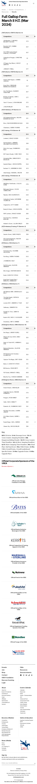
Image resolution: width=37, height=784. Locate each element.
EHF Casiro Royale (8, 154)
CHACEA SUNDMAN (17, 377)
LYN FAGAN (13, 53)
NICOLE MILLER (15, 426)
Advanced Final (24, 698)
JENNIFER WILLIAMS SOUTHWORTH (10, 143)
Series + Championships (26, 695)
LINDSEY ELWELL (14, 332)
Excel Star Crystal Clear (10, 279)
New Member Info (6, 732)
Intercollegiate (23, 704)
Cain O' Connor (7, 102)
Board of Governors (6, 691)
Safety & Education (26, 718)
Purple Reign (6, 422)
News (3, 742)
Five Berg (6, 256)
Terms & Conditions (15, 770)
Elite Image (6, 271)
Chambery (6, 127)
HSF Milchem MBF (8, 291)
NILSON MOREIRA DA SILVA (12, 118)
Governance (5, 693)
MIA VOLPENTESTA (14, 195)
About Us (4, 690)
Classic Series (23, 702)
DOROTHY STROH (13, 275)
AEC (21, 697)
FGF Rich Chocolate (9, 410)
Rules (21, 693)
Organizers (22, 713)
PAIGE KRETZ (14, 368)
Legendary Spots (8, 392)
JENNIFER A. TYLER (17, 303)
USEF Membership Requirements (6, 735)
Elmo (4, 123)
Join (3, 670)
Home (4, 9)
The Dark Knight (7, 297)
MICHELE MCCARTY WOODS (10, 41)
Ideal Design (6, 172)
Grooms (4, 723)
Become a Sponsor (7, 466)
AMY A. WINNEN (14, 321)
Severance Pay (7, 251)
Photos (3, 744)
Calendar (22, 690)
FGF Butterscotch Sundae (10, 354)
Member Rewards (6, 730)
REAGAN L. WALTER (17, 172)
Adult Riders (5, 725)
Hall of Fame (5, 700)
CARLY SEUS (18, 154)
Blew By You (6, 377)
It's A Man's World (8, 416)
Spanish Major (7, 164)
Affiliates (4, 698)
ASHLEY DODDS (13, 138)
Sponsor (4, 704)
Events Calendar (25, 687)
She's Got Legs (7, 148)
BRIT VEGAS (18, 359)
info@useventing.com (18, 777)
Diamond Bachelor (8, 348)
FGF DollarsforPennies (9, 117)
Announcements (25, 672)
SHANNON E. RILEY (9, 261)
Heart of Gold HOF (8, 342)
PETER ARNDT (13, 397)
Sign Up (4, 755)
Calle (4, 402)
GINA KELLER (15, 387)
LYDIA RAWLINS (17, 102)
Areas (3, 697)
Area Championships (25, 709)
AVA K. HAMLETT (12, 402)
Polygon (5, 397)
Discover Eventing (8, 680)
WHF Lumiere (7, 213)
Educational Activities (25, 723)
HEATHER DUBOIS (16, 271)
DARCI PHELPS (17, 234)
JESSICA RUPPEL (17, 164)
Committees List (6, 702)
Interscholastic (23, 705)
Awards (22, 707)
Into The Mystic (7, 91)
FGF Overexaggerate (9, 238)
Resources (5, 12)
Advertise (4, 750)
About (4, 687)
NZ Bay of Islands (8, 96)
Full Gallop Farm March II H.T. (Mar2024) (15, 20)
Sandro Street (7, 234)
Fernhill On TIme (8, 311)
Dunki (4, 275)
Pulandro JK (6, 406)
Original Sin (6, 205)
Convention (4, 720)
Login (4, 682)
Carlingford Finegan (9, 57)
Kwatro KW (6, 317)
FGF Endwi (6, 372)
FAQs (21, 667)
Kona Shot (6, 85)
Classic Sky (6, 426)
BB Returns (6, 368)
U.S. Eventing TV (6, 746)
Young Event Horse (24, 700)
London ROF (6, 303)
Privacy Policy (23, 770)
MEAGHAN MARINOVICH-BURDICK (9, 86)
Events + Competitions (16, 9)
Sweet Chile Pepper (9, 79)
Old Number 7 (7, 40)
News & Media (6, 740)
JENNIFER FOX (13, 307)
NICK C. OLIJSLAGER (16, 317)
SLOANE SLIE (7, 355)
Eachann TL (6, 168)
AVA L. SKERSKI (16, 422)
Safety (21, 726)
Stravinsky (6, 321)
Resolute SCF (7, 46)
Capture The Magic (8, 359)
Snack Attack (7, 387)
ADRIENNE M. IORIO (16, 168)
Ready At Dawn (7, 209)
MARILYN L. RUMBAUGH (9, 281)
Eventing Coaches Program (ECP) (26, 721)
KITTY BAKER (14, 205)
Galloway (6, 307)
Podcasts (4, 748)
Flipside (5, 195)
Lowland (6, 138)
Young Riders (5, 727)
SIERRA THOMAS (15, 127)
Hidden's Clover (7, 223)
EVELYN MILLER (8, 106)
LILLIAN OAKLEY (18, 223)
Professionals (5, 722)
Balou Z (5, 364)
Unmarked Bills (7, 158)
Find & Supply (20, 779)
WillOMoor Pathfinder (9, 183)
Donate (4, 667)
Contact (4, 675)
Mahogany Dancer (8, 189)
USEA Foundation (7, 677)
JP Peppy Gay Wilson (9, 63)
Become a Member (8, 718)
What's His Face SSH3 (9, 337)
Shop (3, 672)
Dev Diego (6, 332)
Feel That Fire (7, 218)
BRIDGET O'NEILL (9, 69)
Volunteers (22, 711)
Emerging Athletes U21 (7, 729)
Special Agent (7, 142)
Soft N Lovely (7, 265)
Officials (22, 725)
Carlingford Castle (8, 199)
